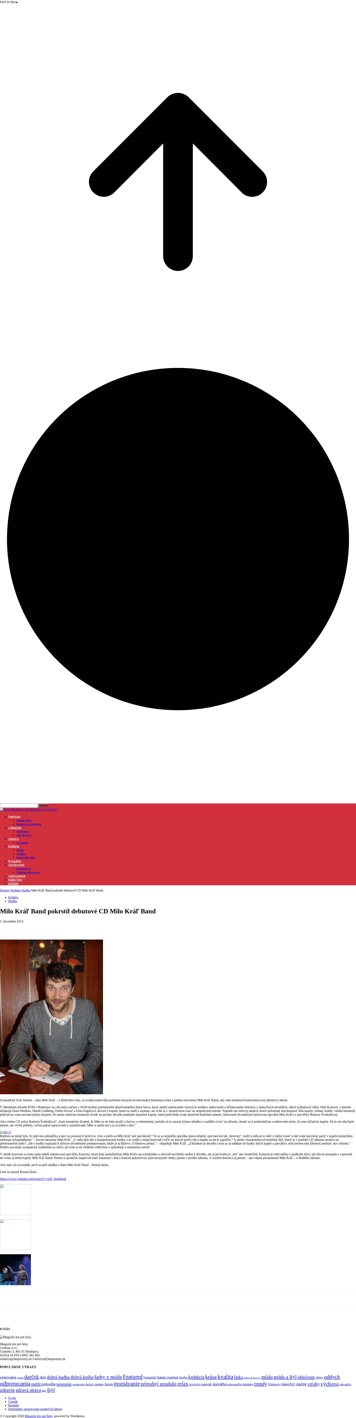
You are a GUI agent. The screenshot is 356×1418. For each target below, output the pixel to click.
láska (238, 1377)
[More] (66, 927)
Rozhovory (23, 868)
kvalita (225, 1376)
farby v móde (108, 1377)
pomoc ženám (104, 1384)
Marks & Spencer (252, 1378)
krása (211, 1377)
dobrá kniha (82, 1377)
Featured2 (149, 1377)
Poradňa (14, 861)
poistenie (64, 1384)
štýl (51, 1390)
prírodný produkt (159, 1383)
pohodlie (49, 1384)
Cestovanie (16, 876)
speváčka (220, 1384)
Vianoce (274, 1384)
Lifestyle (14, 828)
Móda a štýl (24, 820)
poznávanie (127, 1383)
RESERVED (195, 1385)
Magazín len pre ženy (39, 1416)
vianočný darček (294, 1384)
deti (43, 1377)
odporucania (15, 1383)
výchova (329, 1383)
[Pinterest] (36, 927)
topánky (248, 1384)
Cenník (13, 1401)
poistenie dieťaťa (83, 1384)
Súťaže (13, 883)
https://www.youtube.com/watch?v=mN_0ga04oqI (33, 1179)
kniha (183, 1377)
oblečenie (306, 1377)
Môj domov (24, 835)
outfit (36, 1384)
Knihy (20, 850)
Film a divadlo (25, 857)
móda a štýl (285, 1377)
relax (182, 1384)
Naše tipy (15, 880)
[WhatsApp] (51, 927)
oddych (332, 1377)
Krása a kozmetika (28, 824)
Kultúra (13, 846)
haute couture (167, 1377)
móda (267, 1377)
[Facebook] (7, 927)
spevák (206, 1384)
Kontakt (13, 1405)
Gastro (13, 839)
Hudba (21, 853)
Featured (133, 1377)
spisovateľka (235, 1384)
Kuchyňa (22, 842)
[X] (21, 927)
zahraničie (345, 1384)
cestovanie (8, 1377)
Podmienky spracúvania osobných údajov (35, 1409)
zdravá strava (28, 1390)
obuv (319, 1377)
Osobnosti (16, 865)
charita (20, 1377)
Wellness (22, 831)
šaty (44, 1390)
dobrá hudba (58, 1377)
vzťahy (313, 1383)
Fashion (14, 817)
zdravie (7, 1390)
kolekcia (196, 1377)
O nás (12, 1398)
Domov (5, 890)
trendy (260, 1383)
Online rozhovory (28, 872)
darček (31, 1377)
